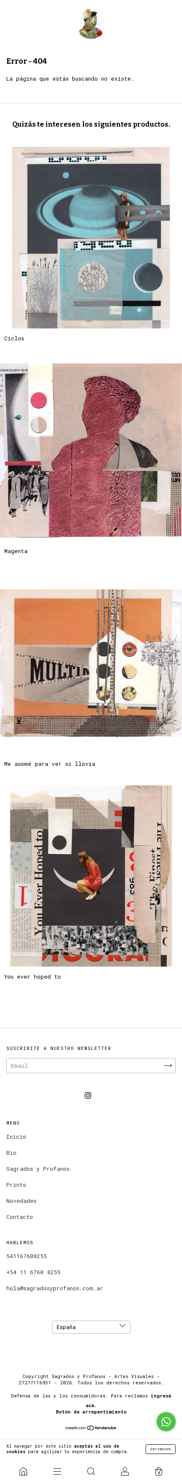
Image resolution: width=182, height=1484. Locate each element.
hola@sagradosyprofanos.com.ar (54, 1288)
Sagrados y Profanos (37, 1168)
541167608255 (26, 1256)
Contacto (19, 1217)
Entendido (160, 1449)
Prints (16, 1184)
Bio (11, 1152)
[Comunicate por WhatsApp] (166, 1421)
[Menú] (57, 1471)
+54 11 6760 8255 (33, 1272)
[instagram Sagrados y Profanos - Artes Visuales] (88, 1095)
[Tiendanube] (91, 1428)
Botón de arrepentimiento (91, 1411)
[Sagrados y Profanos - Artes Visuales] (23, 1471)
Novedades (21, 1201)
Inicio (16, 1136)
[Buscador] (91, 1471)
